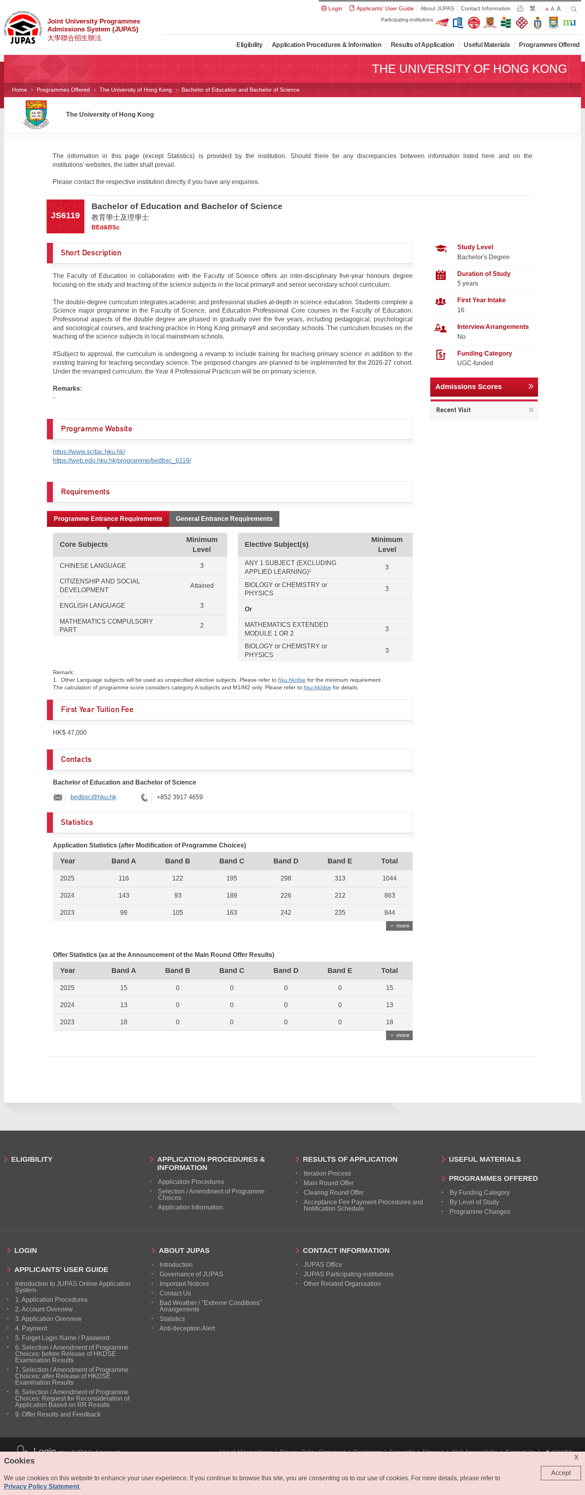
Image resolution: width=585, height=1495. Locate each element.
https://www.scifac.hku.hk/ (89, 451)
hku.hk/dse (292, 680)
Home (19, 89)
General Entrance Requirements (224, 518)
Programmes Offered (63, 89)
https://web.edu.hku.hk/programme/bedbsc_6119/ (122, 460)
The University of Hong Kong (135, 89)
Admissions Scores (468, 387)
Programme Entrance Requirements (108, 518)
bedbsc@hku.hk (93, 797)
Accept (561, 1473)
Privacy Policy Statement (41, 1486)
